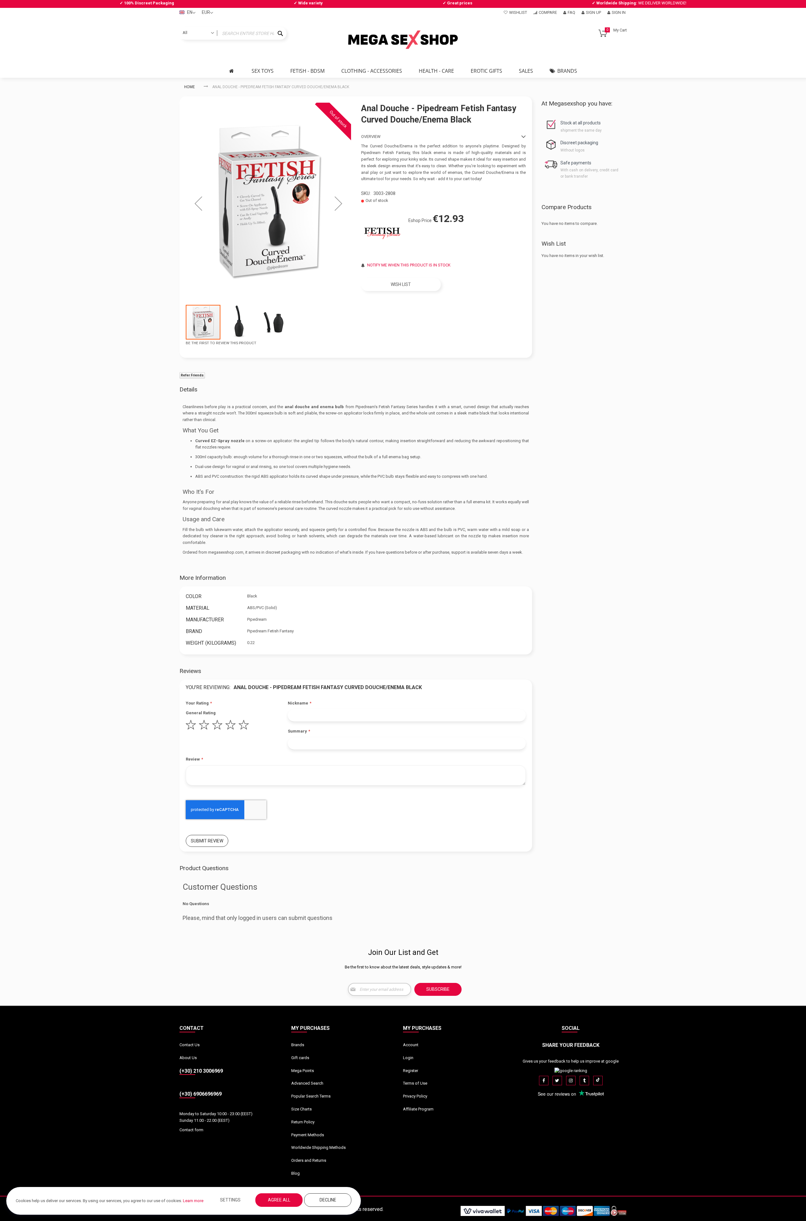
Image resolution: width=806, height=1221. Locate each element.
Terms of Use (415, 1083)
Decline (328, 1199)
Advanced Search (307, 1083)
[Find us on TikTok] (598, 1080)
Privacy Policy (415, 1096)
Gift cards (300, 1057)
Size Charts (301, 1109)
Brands (297, 1044)
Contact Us (189, 1044)
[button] (198, 203)
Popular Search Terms (311, 1096)
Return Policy (303, 1122)
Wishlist (518, 12)
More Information (202, 577)
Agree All (279, 1199)
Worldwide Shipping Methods (318, 1147)
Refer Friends (192, 375)
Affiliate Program (418, 1109)
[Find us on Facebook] (543, 1080)
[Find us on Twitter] (557, 1080)
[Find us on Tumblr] (584, 1080)
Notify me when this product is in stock (409, 265)
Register (410, 1070)
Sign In (619, 12)
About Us (188, 1057)
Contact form (191, 1129)
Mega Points (302, 1070)
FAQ (571, 12)
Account (410, 1044)
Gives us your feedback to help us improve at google (571, 1061)
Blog (295, 1173)
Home (189, 87)
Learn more (193, 1200)
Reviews (190, 671)
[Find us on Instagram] (571, 1080)
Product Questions (204, 868)
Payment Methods (307, 1135)
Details (188, 389)
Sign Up (593, 12)
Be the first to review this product (221, 343)
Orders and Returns (308, 1160)
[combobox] (233, 33)
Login (408, 1057)
